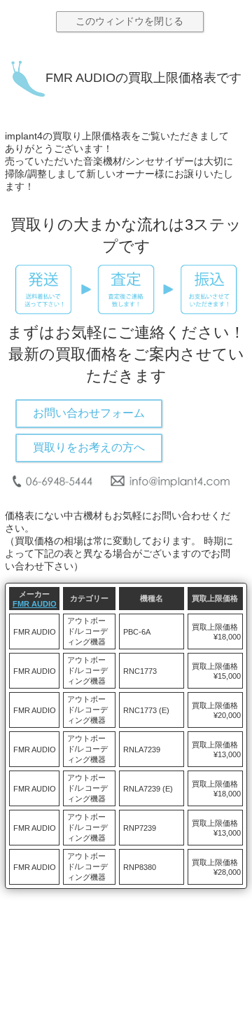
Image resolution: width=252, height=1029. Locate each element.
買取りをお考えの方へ (89, 447)
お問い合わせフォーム (89, 413)
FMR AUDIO (35, 604)
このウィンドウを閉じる (129, 21)
